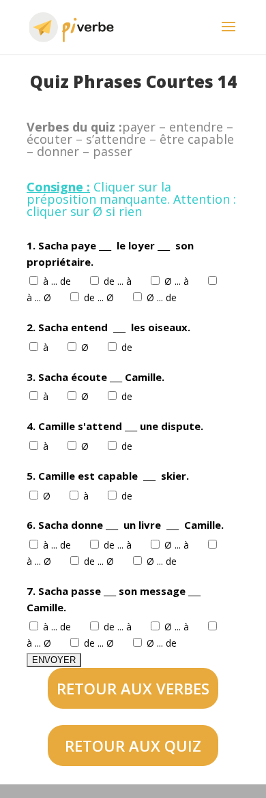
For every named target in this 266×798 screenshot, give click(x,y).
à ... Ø (40, 297)
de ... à (119, 281)
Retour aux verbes (133, 688)
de (128, 347)
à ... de (58, 281)
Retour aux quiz (133, 745)
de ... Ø (100, 297)
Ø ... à (178, 281)
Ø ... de (163, 297)
